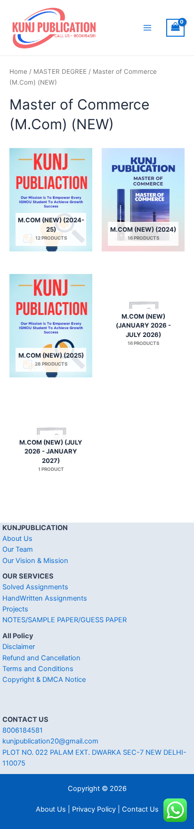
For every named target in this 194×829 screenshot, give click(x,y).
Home (18, 71)
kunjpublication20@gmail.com (50, 741)
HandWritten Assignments (44, 598)
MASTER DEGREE (60, 71)
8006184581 (22, 730)
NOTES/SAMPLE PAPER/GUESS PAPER (64, 620)
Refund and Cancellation (41, 658)
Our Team (17, 549)
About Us (17, 538)
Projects (15, 609)
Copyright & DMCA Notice (44, 679)
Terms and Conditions (37, 669)
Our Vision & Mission (35, 560)
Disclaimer (18, 646)
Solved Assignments (35, 587)
